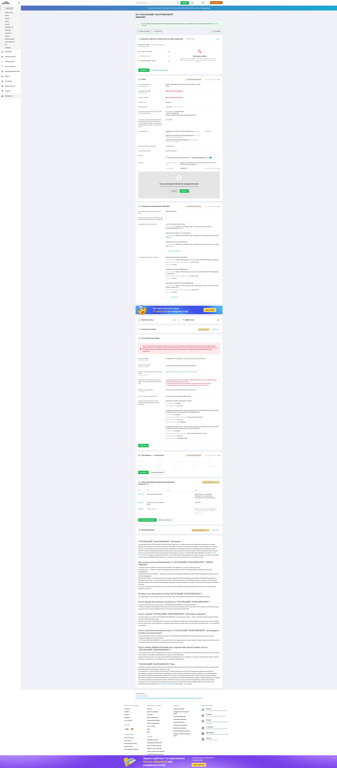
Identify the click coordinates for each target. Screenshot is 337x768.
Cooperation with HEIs (153, 720)
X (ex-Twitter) (128, 720)
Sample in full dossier (148, 520)
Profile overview (9, 12)
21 (174, 273)
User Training (151, 726)
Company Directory (152, 740)
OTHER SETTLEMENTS (166, 684)
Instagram (127, 717)
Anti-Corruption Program (131, 749)
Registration (217, 2)
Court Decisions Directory (154, 745)
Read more (208, 131)
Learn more (209, 310)
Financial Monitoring (179, 716)
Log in (203, 2)
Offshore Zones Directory (154, 748)
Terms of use (128, 740)
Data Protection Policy (130, 743)
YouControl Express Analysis (181, 731)
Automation (8, 47)
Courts (7, 30)
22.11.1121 (141, 502)
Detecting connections (179, 728)
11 (169, 246)
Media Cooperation (152, 717)
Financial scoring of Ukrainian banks (181, 734)
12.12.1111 (141, 509)
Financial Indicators (179, 722)
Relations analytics (9, 39)
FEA (6, 44)
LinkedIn (126, 711)
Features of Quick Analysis (160, 70)
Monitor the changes (144, 31)
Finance (7, 15)
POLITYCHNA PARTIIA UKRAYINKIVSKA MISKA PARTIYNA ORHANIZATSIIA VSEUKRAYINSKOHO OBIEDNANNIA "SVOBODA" (169, 698)
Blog (148, 729)
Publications (9, 27)
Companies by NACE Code (154, 742)
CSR (148, 732)
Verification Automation (180, 725)
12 (173, 246)
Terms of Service (129, 737)
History (7, 21)
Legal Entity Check (178, 709)
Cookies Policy (128, 746)
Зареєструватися (199, 765)
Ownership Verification (179, 719)
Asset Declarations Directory (155, 754)
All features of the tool (157, 472)
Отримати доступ (204, 329)
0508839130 (183, 168)
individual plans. (206, 8)
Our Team (150, 714)
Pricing (149, 709)
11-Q (170, 237)
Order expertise (217, 31)
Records (7, 24)
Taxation (7, 36)
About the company (152, 711)
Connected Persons (10, 42)
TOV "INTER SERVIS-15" (142, 696)
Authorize (174, 191)
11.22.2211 (141, 494)
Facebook (127, 709)
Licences (8, 33)
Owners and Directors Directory (156, 751)
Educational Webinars (153, 723)
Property (7, 18)
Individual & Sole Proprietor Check (181, 712)
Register (184, 191)
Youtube (126, 714)
